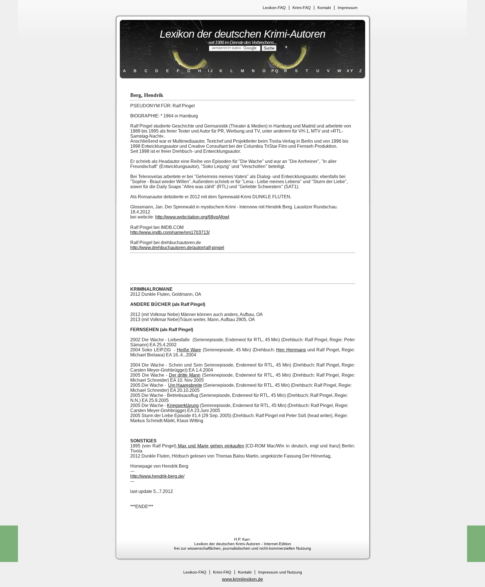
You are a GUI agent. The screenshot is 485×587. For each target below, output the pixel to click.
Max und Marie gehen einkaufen (210, 445)
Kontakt (324, 7)
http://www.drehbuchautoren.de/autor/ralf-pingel (177, 247)
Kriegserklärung (183, 405)
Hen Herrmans (291, 349)
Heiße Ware (189, 349)
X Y (350, 71)
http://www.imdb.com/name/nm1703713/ (170, 232)
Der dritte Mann (184, 375)
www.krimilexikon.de (242, 579)
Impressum (348, 7)
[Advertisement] (242, 268)
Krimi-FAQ (301, 7)
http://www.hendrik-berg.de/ (157, 476)
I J (210, 71)
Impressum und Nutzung (280, 572)
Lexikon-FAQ (274, 7)
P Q (274, 71)
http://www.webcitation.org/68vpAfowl (192, 217)
